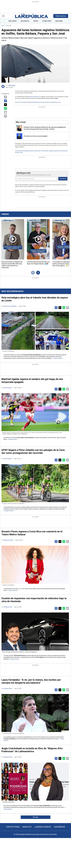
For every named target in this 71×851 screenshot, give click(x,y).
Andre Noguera (8, 387)
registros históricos (34, 96)
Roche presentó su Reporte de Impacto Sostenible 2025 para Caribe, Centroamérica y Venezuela (11, 264)
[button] (60, 16)
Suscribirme (63, 178)
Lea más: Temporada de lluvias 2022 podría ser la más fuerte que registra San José (38, 102)
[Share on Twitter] (5, 104)
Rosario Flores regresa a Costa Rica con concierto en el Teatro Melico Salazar (31, 533)
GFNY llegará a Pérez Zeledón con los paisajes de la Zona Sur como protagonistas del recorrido (33, 451)
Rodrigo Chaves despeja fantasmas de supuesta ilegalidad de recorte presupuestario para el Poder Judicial (45, 128)
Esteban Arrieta (8, 607)
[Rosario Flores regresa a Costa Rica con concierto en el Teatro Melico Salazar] (35, 565)
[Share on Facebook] (5, 100)
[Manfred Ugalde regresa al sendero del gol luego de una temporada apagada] (35, 412)
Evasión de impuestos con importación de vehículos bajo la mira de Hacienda (33, 600)
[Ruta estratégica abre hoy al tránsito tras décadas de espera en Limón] (35, 331)
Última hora (8, 25)
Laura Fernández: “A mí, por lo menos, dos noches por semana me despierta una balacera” (31, 681)
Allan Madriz (11, 85)
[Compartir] (5, 116)
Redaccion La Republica (10, 306)
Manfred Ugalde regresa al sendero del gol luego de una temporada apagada (32, 380)
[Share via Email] (5, 112)
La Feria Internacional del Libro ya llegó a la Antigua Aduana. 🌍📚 (38, 263)
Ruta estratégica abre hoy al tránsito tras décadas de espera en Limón (34, 299)
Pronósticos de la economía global (35, 136)
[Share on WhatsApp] (5, 108)
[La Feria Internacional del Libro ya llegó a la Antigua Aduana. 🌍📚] (38, 239)
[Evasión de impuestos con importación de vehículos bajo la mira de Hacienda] (35, 631)
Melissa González (8, 540)
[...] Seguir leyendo (57, 358)
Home (2, 25)
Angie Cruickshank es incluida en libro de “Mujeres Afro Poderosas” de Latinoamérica (32, 750)
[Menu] (3, 16)
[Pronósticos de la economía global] (19, 136)
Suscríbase (59, 827)
